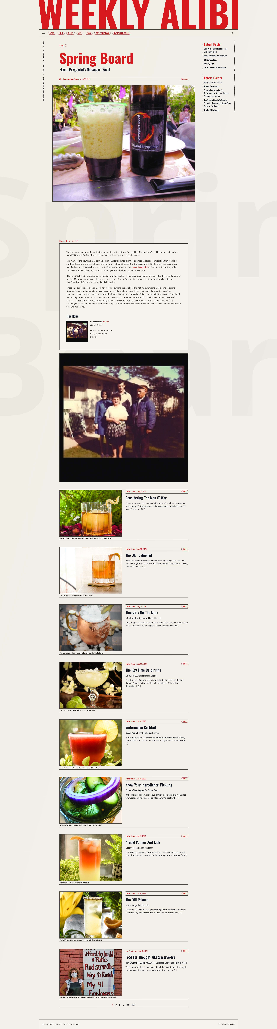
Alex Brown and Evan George (69, 79)
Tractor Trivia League (211, 86)
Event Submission (121, 33)
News (52, 33)
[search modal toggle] (232, 33)
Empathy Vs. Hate (210, 59)
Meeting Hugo (209, 63)
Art (79, 33)
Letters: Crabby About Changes (215, 67)
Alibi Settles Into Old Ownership (215, 55)
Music (70, 33)
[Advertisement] (123, 220)
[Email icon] (77, 241)
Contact (58, 1024)
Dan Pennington (131, 951)
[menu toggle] (43, 33)
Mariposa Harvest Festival (213, 82)
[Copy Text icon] (73, 241)
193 (128, 1005)
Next (133, 1005)
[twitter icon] (70, 241)
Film (61, 33)
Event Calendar (102, 33)
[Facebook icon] (66, 241)
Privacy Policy (47, 1024)
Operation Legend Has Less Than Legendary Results (215, 50)
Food (89, 33)
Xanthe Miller (130, 778)
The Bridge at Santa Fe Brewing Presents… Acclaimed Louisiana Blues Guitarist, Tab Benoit (217, 103)
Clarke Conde (130, 491)
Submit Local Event (71, 1024)
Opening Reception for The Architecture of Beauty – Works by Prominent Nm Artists (216, 93)
